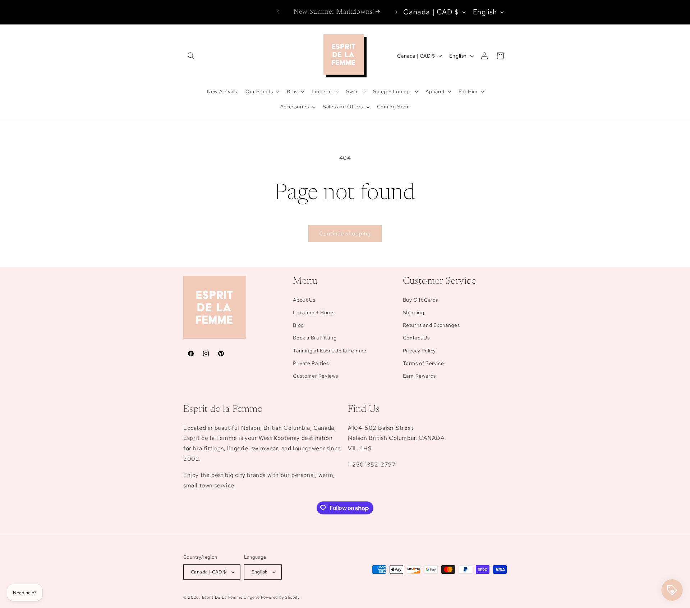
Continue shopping (345, 233)
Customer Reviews (315, 376)
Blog (298, 325)
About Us (304, 300)
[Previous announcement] (278, 12)
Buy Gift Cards (420, 300)
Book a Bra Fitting (314, 337)
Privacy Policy (419, 350)
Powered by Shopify (280, 597)
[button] (191, 56)
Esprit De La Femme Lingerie (231, 597)
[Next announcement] (396, 12)
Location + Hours (314, 312)
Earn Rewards (419, 376)
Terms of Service (423, 363)
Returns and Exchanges (431, 325)
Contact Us (416, 337)
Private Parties (310, 363)
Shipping (413, 312)
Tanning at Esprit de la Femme (329, 350)
